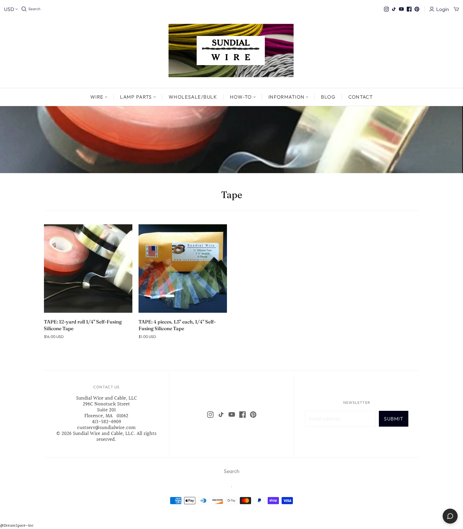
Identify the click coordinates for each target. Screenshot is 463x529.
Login (442, 9)
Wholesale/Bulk (193, 97)
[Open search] (24, 9)
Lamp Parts (136, 97)
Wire (97, 97)
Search (34, 8)
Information (286, 97)
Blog (328, 97)
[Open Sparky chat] (450, 516)
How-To (241, 97)
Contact (360, 97)
